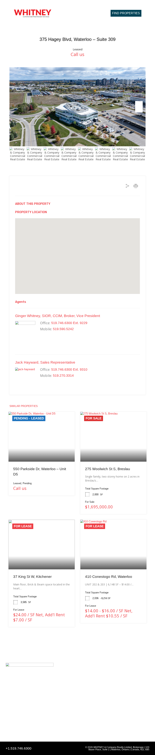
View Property (41, 451)
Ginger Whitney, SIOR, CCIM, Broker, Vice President (57, 316)
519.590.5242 (63, 329)
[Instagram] (15, 728)
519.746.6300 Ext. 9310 (69, 369)
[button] (94, 13)
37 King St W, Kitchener (32, 577)
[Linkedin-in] (8, 728)
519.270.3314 (63, 375)
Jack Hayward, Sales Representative (45, 362)
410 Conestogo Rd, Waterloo (108, 577)
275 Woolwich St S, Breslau (107, 469)
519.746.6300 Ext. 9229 (69, 323)
